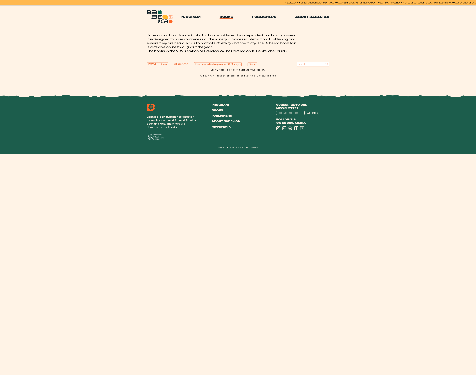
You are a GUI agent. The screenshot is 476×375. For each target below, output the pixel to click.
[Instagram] (278, 128)
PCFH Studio (236, 147)
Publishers (264, 17)
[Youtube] (290, 128)
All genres (181, 64)
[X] (302, 128)
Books (226, 17)
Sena (252, 64)
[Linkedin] (284, 128)
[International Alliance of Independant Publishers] (173, 137)
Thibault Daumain (251, 147)
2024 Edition (157, 64)
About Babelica (312, 17)
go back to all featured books (258, 76)
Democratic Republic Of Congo (217, 64)
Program (190, 17)
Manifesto (221, 126)
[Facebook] (296, 128)
